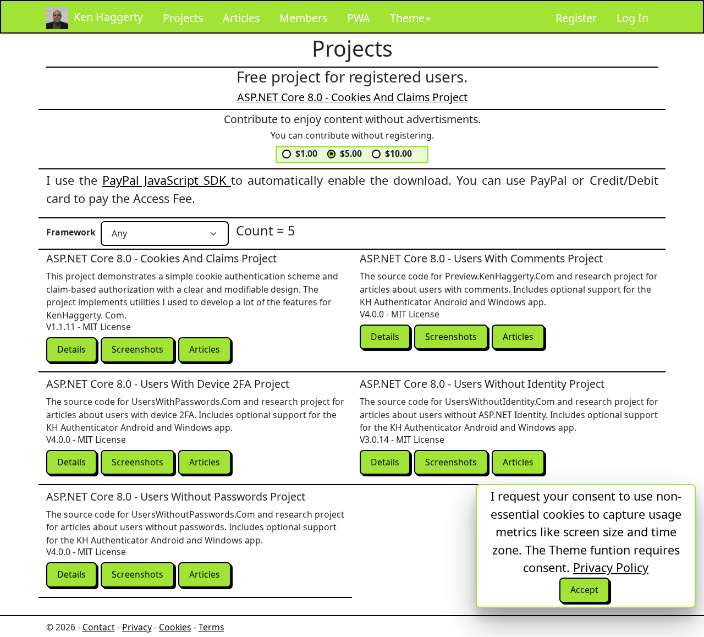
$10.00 (398, 153)
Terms (211, 627)
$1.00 (306, 153)
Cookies (175, 627)
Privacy (137, 627)
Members (303, 17)
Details (71, 349)
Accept (584, 590)
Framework (71, 232)
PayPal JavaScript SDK (166, 180)
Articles (241, 17)
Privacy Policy (610, 567)
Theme (407, 17)
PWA (358, 17)
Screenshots (137, 349)
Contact (98, 627)
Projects (183, 17)
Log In (632, 17)
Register (576, 17)
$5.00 (351, 153)
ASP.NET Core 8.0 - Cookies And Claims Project (352, 97)
